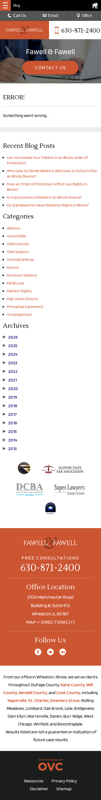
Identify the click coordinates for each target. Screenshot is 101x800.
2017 (10, 414)
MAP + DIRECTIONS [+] (50, 622)
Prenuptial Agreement (25, 306)
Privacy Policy (64, 780)
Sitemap (64, 788)
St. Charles (38, 700)
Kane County (73, 684)
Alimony (13, 228)
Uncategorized (19, 314)
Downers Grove (65, 700)
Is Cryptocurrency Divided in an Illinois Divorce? (44, 197)
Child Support (18, 251)
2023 (10, 362)
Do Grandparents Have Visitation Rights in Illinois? (48, 205)
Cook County (68, 692)
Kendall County (33, 692)
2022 (10, 371)
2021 (10, 380)
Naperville (17, 700)
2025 (10, 345)
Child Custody (18, 243)
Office (87, 15)
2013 (10, 448)
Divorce (13, 267)
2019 (10, 397)
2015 (10, 431)
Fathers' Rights (19, 291)
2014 (10, 440)
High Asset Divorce (22, 298)
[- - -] (5, 5)
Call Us (19, 15)
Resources (33, 780)
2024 (10, 354)
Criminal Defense (20, 259)
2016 (10, 422)
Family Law (15, 283)
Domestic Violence (22, 275)
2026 (10, 337)
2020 (10, 388)
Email (53, 15)
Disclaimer (39, 788)
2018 (10, 405)
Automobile (16, 236)
